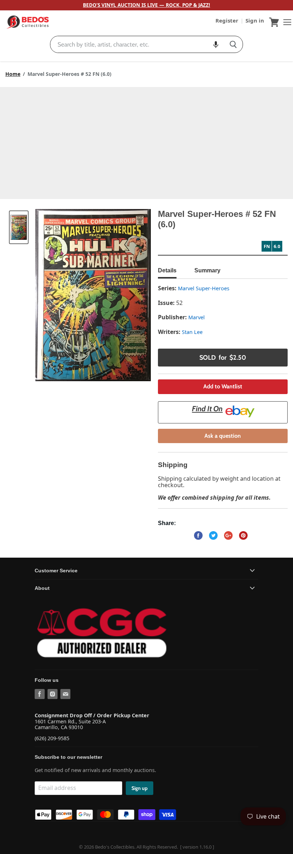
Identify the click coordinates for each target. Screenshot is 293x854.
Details (167, 270)
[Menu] (285, 22)
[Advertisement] (146, 141)
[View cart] (274, 22)
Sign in (254, 20)
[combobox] (137, 44)
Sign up (139, 788)
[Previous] (55, 295)
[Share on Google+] (228, 535)
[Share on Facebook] (198, 535)
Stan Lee (192, 332)
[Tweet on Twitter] (213, 535)
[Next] (131, 295)
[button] (216, 44)
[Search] (233, 44)
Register (227, 20)
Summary (207, 270)
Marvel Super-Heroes (203, 288)
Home (12, 74)
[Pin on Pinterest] (243, 535)
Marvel (196, 317)
